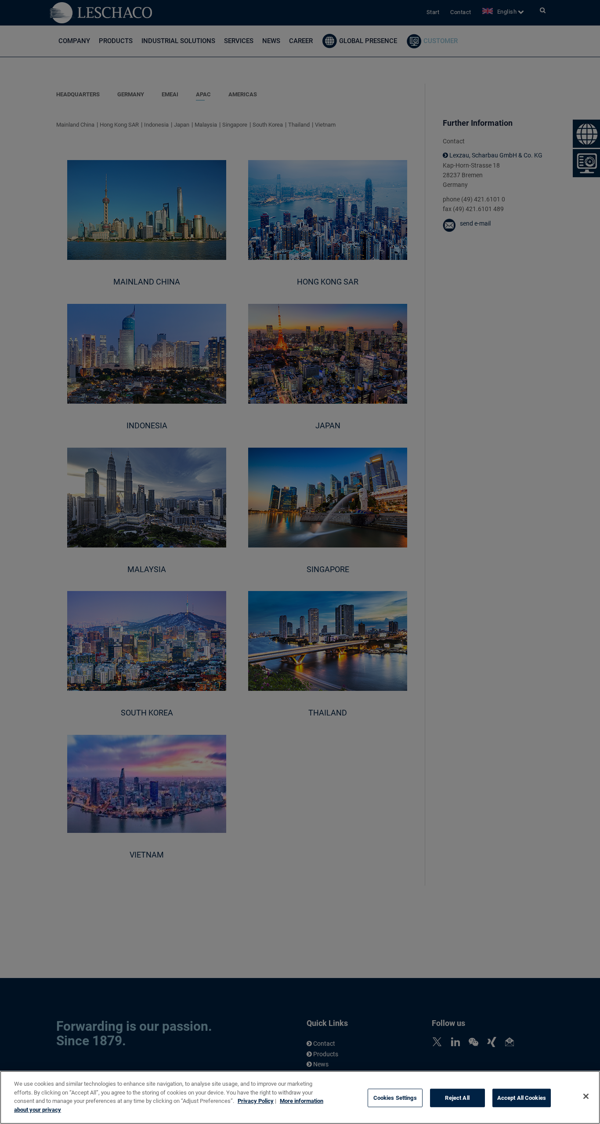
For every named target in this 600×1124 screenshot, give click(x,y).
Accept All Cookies (521, 1098)
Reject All (457, 1098)
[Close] (586, 1096)
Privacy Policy (256, 1101)
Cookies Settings (395, 1098)
